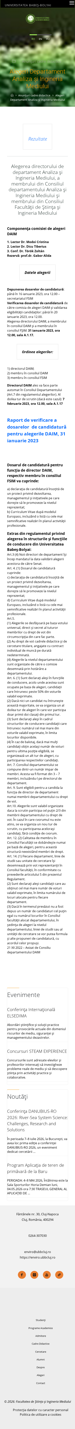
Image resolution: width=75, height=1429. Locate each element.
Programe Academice (40, 1328)
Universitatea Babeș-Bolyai (28, 5)
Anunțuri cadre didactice (41, 61)
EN (40, 39)
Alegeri (40, 1375)
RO (33, 39)
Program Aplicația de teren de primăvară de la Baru (35, 1168)
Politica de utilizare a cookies (40, 1414)
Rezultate (37, 139)
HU (48, 39)
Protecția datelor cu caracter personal (40, 1410)
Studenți (41, 1320)
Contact (40, 1383)
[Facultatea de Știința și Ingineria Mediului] (37, 18)
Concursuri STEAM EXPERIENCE (37, 1051)
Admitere (40, 1336)
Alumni (41, 1359)
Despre (41, 1367)
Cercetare (40, 1351)
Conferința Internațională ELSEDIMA (31, 1012)
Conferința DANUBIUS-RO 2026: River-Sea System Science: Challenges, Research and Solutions (37, 1120)
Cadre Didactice (40, 1343)
